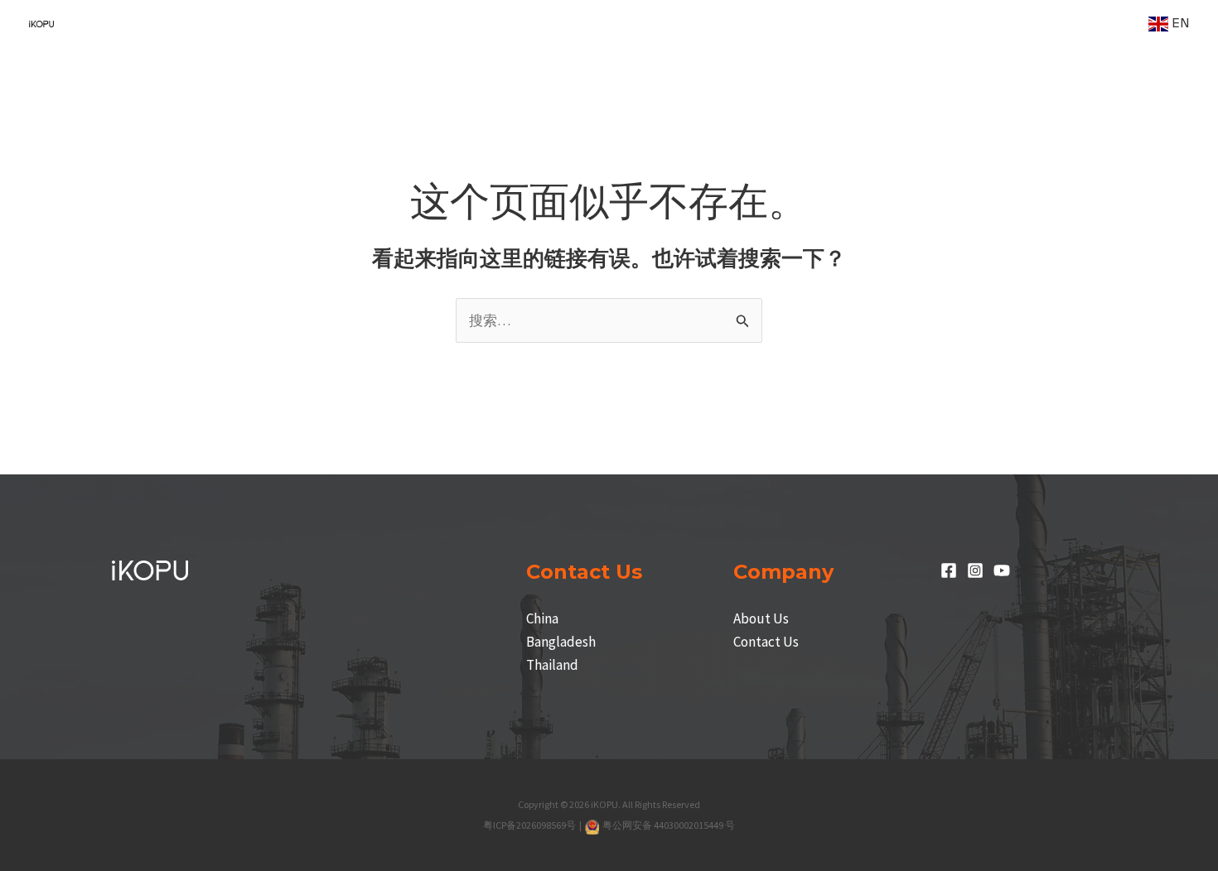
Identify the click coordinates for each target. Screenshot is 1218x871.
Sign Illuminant (485, 23)
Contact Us (766, 642)
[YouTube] (1001, 570)
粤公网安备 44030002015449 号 (668, 825)
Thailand (552, 665)
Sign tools (1025, 23)
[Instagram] (975, 570)
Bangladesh (561, 642)
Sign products (358, 23)
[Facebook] (948, 570)
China (542, 618)
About (1100, 23)
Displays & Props (902, 23)
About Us (761, 618)
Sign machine (234, 23)
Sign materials (766, 23)
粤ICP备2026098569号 (530, 825)
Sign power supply (626, 23)
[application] (281, 23)
